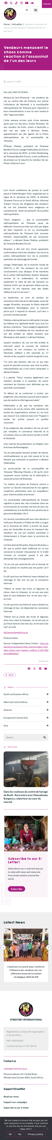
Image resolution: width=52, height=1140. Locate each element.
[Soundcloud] (32, 3)
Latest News (14, 922)
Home (7, 24)
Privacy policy (35, 1134)
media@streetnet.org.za (15, 1068)
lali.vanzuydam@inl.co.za (16, 632)
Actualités (17, 24)
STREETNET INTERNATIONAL (26, 1019)
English (47, 4)
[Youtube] (26, 3)
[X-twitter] (11, 3)
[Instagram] (21, 3)
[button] (27, 10)
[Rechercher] (44, 737)
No (19, 1134)
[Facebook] (6, 3)
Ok (10, 1134)
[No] (47, 1128)
